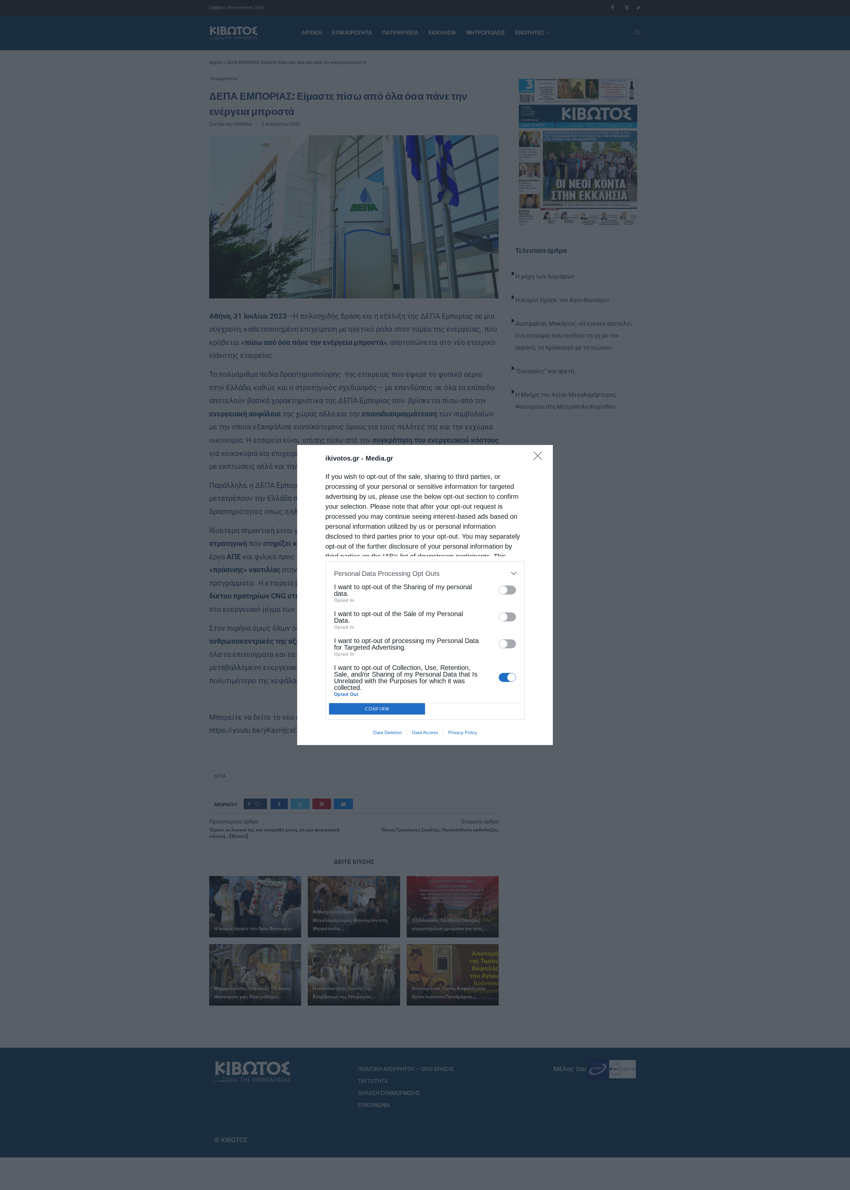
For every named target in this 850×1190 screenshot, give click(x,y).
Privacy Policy (462, 732)
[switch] (507, 590)
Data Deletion (387, 732)
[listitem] (425, 573)
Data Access (425, 732)
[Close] (540, 458)
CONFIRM (377, 708)
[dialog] (425, 595)
